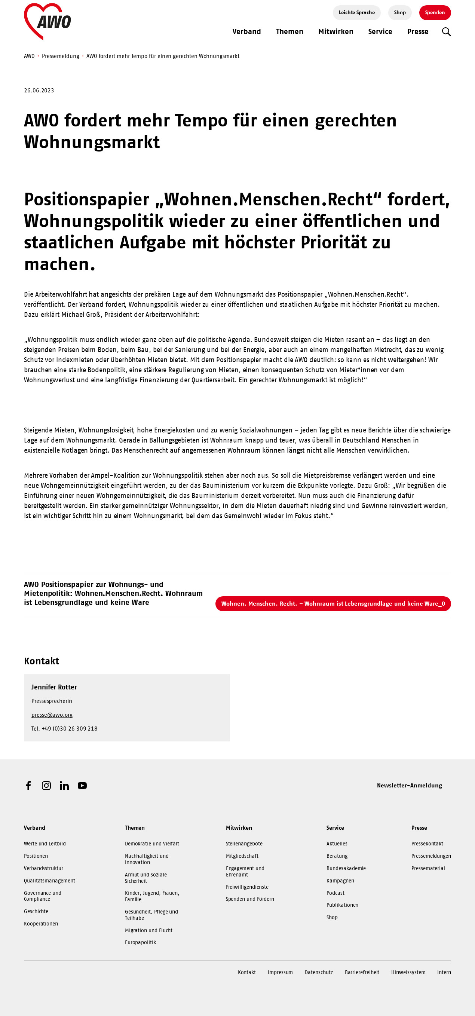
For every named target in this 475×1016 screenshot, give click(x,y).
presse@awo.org (52, 714)
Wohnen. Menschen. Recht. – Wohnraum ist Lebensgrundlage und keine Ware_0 (333, 603)
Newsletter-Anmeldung (409, 785)
